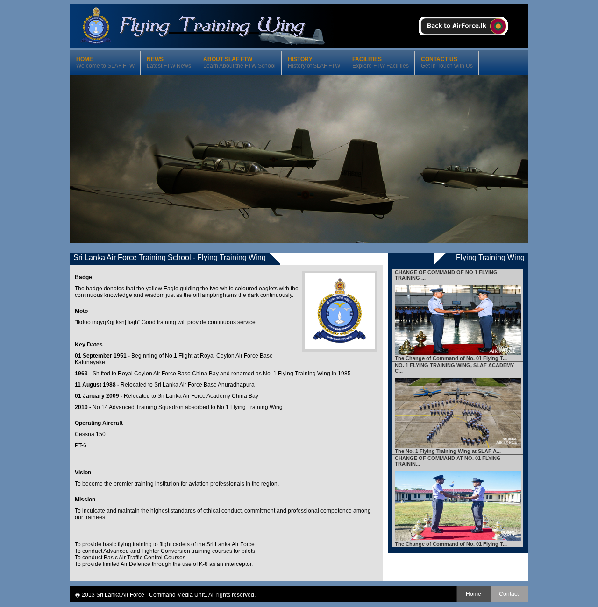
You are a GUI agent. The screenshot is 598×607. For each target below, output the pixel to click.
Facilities (380, 62)
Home (105, 62)
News (169, 62)
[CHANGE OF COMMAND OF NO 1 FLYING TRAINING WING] (458, 353)
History (314, 62)
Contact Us (447, 62)
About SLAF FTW (239, 62)
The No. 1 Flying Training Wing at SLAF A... (448, 451)
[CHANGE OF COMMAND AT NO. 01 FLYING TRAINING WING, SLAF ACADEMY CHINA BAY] (458, 539)
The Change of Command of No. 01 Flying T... (451, 358)
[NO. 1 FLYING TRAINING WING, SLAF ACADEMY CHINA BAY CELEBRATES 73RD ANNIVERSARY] (458, 446)
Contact (509, 594)
